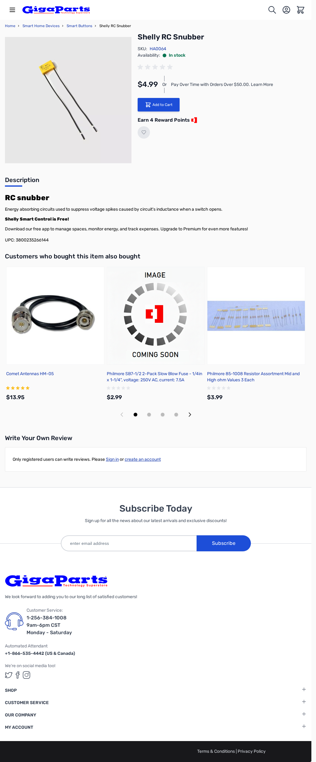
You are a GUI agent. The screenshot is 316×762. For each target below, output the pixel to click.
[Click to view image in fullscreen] (68, 100)
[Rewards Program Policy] (193, 120)
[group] (156, 67)
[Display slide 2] (149, 414)
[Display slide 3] (162, 414)
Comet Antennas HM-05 (30, 373)
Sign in (112, 459)
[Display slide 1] (135, 414)
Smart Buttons (79, 26)
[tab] (22, 182)
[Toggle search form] (272, 9)
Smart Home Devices (41, 26)
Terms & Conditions (216, 751)
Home (10, 26)
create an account (143, 459)
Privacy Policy (252, 751)
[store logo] (56, 10)
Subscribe (223, 543)
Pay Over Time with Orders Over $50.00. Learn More (222, 84)
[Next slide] (190, 414)
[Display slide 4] (176, 414)
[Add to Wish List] (144, 132)
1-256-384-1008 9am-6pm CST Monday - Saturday (49, 625)
